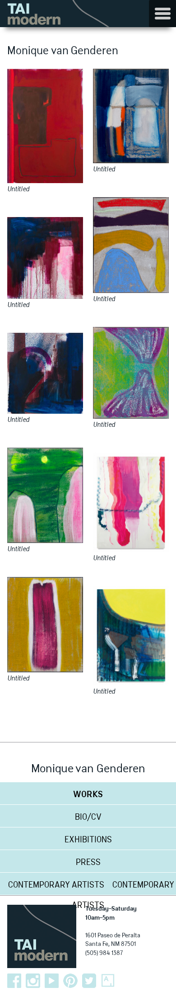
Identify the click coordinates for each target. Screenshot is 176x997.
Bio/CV (88, 817)
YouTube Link (52, 980)
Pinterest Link (70, 980)
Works (88, 795)
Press (88, 863)
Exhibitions (88, 840)
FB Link (14, 980)
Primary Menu (162, 13)
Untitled (18, 189)
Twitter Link (89, 980)
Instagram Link (33, 980)
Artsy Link (108, 980)
